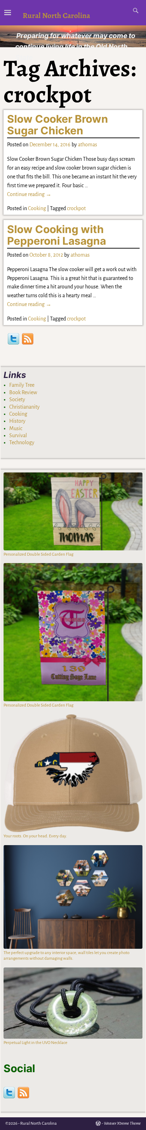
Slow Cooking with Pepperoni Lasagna (56, 235)
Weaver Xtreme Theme (122, 1123)
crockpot (76, 208)
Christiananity (24, 407)
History (17, 421)
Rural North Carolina (56, 15)
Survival (18, 435)
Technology (21, 442)
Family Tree (21, 385)
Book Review (23, 392)
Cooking (37, 208)
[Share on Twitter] (13, 339)
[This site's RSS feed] (27, 339)
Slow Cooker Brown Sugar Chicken (57, 124)
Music (15, 428)
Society (17, 399)
